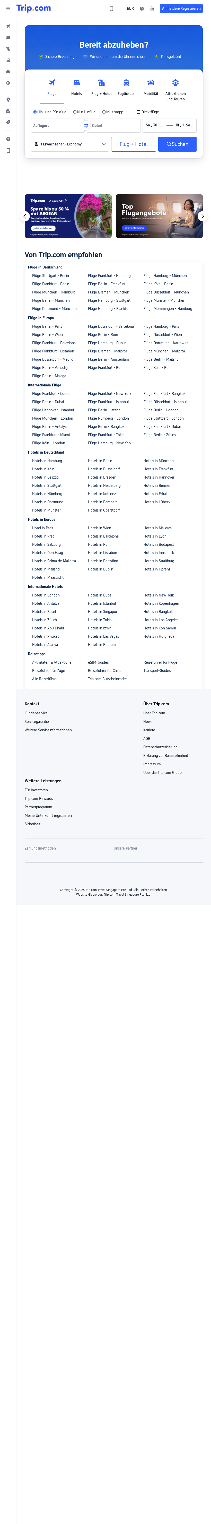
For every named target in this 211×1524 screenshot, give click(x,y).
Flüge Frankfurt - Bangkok (165, 394)
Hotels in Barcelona (103, 536)
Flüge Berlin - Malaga (49, 376)
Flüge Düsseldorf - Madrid (52, 359)
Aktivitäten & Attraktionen (53, 662)
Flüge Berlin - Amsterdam (108, 359)
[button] (8, 8)
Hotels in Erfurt (156, 494)
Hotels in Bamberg (103, 502)
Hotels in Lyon (155, 536)
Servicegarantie (37, 722)
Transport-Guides (157, 671)
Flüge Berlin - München (51, 300)
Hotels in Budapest (159, 544)
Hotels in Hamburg (47, 461)
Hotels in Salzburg (46, 544)
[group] (56, 56)
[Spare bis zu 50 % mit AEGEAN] (68, 216)
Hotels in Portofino (103, 561)
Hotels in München (159, 461)
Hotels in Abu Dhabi (48, 628)
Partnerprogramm (38, 807)
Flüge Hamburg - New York (109, 443)
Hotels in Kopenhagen (161, 603)
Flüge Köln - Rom (158, 368)
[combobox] (42, 125)
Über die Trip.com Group (162, 772)
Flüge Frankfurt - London (52, 394)
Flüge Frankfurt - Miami (51, 435)
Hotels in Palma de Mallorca (54, 561)
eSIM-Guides (98, 662)
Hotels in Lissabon (102, 553)
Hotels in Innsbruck (159, 553)
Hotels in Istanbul (102, 603)
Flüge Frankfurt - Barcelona (54, 343)
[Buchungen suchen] (152, 8)
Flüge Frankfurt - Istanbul (108, 402)
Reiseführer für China (104, 671)
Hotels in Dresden (102, 477)
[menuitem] (8, 26)
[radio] (50, 112)
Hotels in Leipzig (45, 477)
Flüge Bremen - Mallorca (107, 351)
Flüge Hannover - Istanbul (53, 410)
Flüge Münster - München (164, 300)
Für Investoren (36, 790)
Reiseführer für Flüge (160, 662)
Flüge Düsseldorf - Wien (163, 335)
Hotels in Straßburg (159, 561)
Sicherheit (32, 824)
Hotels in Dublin (100, 569)
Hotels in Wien (99, 528)
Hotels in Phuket (45, 636)
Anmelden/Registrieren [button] (181, 8)
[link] (111, 8)
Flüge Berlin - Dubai (48, 402)
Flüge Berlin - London (161, 410)
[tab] (52, 89)
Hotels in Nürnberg (47, 494)
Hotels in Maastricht (48, 577)
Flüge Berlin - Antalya (49, 427)
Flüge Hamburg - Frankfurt (109, 309)
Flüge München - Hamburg (53, 292)
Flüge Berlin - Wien (47, 335)
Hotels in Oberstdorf (104, 510)
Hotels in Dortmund (47, 502)
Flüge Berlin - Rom (103, 335)
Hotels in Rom (99, 544)
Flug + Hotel (134, 144)
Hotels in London (46, 595)
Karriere (149, 730)
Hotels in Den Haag (47, 553)
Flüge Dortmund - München (54, 309)
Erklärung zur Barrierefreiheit (165, 756)
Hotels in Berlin (100, 461)
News (147, 722)
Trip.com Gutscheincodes (107, 679)
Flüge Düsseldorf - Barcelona (111, 326)
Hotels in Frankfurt (158, 469)
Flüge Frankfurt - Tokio (106, 435)
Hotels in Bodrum (102, 645)
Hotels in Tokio (100, 620)
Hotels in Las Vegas (103, 636)
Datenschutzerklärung (160, 747)
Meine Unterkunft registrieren (48, 815)
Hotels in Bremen (157, 485)
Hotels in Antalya (45, 603)
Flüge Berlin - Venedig (50, 368)
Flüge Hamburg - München (165, 276)
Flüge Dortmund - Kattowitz (166, 343)
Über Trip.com (154, 713)
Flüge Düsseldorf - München (166, 292)
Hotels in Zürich (44, 620)
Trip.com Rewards (39, 798)
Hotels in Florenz (157, 569)
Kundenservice (36, 713)
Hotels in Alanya (45, 645)
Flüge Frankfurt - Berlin (50, 284)
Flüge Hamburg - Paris (161, 326)
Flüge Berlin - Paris (47, 326)
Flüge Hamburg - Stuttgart (109, 300)
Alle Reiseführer (44, 679)
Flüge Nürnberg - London (108, 418)
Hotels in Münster (46, 510)
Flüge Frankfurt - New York (109, 394)
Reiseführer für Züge (48, 671)
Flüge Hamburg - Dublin (107, 343)
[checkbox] (147, 112)
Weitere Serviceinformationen (48, 730)
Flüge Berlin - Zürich (160, 435)
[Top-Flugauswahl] (159, 216)
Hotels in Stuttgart (46, 485)
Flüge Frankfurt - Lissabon (53, 351)
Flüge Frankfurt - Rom (106, 368)
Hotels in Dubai (100, 595)
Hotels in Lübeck (157, 502)
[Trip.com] (33, 8)
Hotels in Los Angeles (161, 620)
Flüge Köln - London (48, 443)
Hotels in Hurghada (159, 636)
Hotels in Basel (44, 612)
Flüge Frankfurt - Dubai (162, 427)
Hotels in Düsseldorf (104, 469)
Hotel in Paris (42, 528)
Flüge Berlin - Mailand (161, 359)
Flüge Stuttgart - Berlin (50, 276)
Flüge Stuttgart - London (164, 418)
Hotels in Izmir (99, 628)
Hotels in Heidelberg (104, 485)
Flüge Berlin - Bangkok (106, 427)
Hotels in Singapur (102, 612)
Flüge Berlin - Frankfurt (106, 284)
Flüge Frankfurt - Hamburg (109, 276)
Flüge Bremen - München (108, 292)
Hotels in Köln (43, 469)
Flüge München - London (52, 418)
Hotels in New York (159, 595)
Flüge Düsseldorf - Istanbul (165, 402)
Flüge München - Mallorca (164, 351)
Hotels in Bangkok (158, 612)
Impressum (152, 764)
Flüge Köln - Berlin (158, 284)
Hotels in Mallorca (158, 528)
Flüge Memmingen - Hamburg (168, 309)
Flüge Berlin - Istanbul (105, 410)
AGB (146, 739)
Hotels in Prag (43, 536)
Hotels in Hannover (159, 477)
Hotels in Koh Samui (160, 628)
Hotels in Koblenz (102, 494)
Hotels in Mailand (46, 569)
